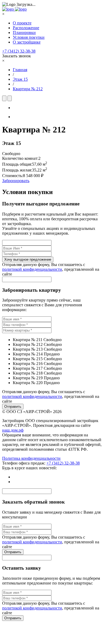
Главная (20, 69)
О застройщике (27, 42)
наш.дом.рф (12, 430)
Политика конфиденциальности (31, 458)
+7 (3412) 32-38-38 (18, 51)
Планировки (24, 32)
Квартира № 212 (28, 89)
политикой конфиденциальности (32, 269)
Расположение (26, 27)
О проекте (22, 23)
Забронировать (15, 180)
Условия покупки (29, 37)
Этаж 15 (20, 79)
